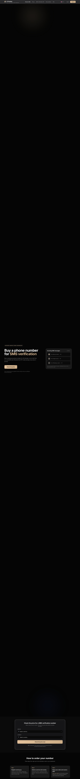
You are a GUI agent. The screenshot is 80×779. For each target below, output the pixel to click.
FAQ (53, 1)
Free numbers (48, 1)
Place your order (55, 773)
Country (19, 734)
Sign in (68, 1)
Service (19, 729)
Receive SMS (27, 1)
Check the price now (40, 741)
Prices (33, 1)
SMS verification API (40, 1)
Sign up (72, 1)
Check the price (11, 367)
